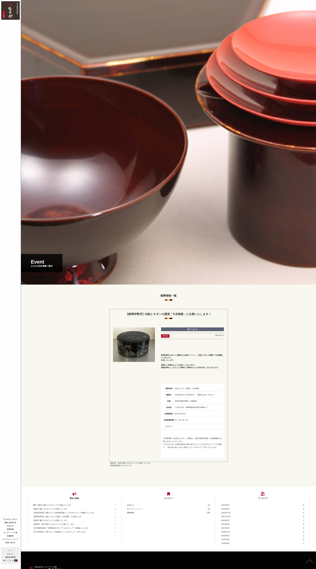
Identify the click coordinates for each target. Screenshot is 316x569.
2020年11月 (262, 532)
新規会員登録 (10, 557)
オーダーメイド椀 (10, 532)
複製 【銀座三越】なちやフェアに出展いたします (52, 505)
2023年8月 (262, 509)
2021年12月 (262, 513)
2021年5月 (262, 524)
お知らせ (10, 526)
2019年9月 (262, 536)
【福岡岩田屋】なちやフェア (120, 465)
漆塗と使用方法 (10, 522)
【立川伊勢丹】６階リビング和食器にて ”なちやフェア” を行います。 (60, 532)
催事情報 (10, 529)
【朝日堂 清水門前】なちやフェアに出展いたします (130, 463)
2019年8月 (262, 539)
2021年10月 (262, 517)
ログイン (10, 554)
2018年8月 (262, 543)
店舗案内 (10, 536)
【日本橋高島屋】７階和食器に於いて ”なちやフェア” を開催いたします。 (61, 528)
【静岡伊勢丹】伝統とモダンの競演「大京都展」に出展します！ (58, 516)
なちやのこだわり (10, 519)
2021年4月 (262, 528)
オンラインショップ (10, 539)
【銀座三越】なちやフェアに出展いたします (50, 509)
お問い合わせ (10, 542)
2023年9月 (262, 505)
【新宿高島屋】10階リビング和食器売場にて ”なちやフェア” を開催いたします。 (64, 513)
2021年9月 (262, 520)
